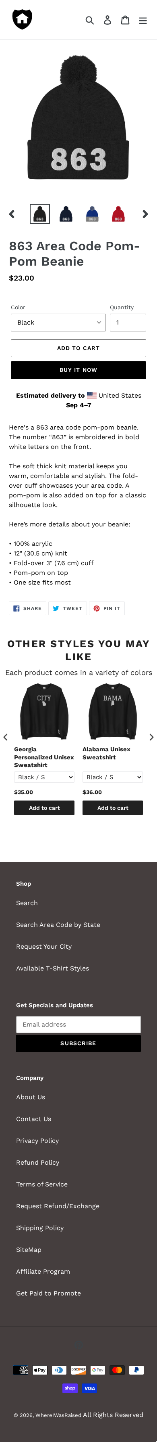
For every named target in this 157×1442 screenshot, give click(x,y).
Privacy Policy (37, 1140)
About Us (30, 1097)
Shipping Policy (40, 1228)
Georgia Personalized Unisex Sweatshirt (44, 757)
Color (18, 307)
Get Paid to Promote (48, 1293)
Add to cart (44, 808)
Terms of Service (42, 1184)
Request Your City (44, 946)
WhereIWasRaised (58, 1415)
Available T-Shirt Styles (52, 968)
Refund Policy (37, 1162)
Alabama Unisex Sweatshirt (106, 753)
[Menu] (143, 19)
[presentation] (5, 737)
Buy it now (78, 370)
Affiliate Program (43, 1271)
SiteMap (28, 1249)
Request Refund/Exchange (57, 1206)
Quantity (122, 307)
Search (27, 903)
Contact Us (33, 1119)
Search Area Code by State (58, 924)
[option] (40, 214)
